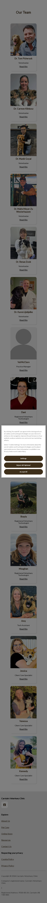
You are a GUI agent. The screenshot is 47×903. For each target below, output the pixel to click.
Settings (23, 458)
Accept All (23, 472)
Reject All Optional (24, 465)
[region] (23, 451)
